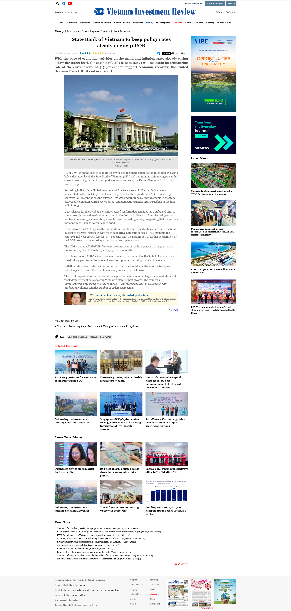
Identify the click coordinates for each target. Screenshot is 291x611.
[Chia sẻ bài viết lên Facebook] (158, 53)
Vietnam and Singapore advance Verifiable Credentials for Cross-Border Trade (94, 555)
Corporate (71, 22)
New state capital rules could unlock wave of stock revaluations (86, 558)
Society (210, 22)
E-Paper (219, 12)
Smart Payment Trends (96, 31)
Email (177, 53)
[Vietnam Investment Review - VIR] (145, 19)
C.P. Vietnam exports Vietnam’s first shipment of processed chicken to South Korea (213, 310)
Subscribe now (215, 3)
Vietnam (93, 336)
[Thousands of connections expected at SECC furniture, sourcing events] (213, 175)
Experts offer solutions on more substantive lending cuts (83, 551)
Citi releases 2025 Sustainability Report (76, 545)
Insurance (73, 31)
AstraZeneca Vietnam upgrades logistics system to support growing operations (165, 422)
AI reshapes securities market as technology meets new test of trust (88, 538)
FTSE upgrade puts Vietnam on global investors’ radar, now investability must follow (97, 531)
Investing (85, 22)
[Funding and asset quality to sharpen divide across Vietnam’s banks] (167, 492)
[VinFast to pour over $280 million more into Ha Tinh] (213, 253)
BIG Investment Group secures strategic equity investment (84, 541)
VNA (175, 310)
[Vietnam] (121, 362)
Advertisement (193, 3)
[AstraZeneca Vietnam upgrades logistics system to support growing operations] (167, 404)
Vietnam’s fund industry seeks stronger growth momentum (85, 528)
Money (149, 22)
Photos (199, 22)
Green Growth (122, 22)
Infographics (163, 22)
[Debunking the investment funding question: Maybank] (76, 404)
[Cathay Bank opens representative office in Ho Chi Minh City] (167, 454)
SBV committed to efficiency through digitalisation (118, 295)
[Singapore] (121, 404)
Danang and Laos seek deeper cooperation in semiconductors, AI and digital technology (212, 232)
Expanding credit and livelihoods (72, 548)
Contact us (73, 599)
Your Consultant (102, 22)
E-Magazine (231, 12)
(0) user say (110, 53)
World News (224, 22)
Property (138, 22)
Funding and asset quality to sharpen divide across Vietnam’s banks (166, 510)
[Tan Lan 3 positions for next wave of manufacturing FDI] (76, 362)
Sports (188, 22)
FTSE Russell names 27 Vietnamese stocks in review (81, 534)
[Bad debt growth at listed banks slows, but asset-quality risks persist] (121, 454)
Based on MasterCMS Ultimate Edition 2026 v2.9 (76, 604)
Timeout (177, 22)
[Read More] (181, 564)
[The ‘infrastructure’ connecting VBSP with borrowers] (121, 492)
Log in (231, 3)
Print (185, 53)
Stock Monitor (121, 31)
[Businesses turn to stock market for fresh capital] (76, 454)
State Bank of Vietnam (77, 336)
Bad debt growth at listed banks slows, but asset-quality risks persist (119, 472)
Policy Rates (105, 336)
